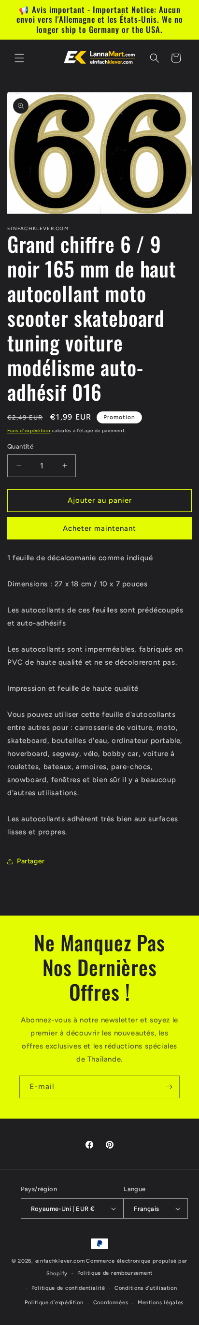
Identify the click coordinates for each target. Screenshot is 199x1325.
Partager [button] (31, 861)
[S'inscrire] (168, 1087)
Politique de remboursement (115, 1273)
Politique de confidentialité (68, 1288)
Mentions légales (161, 1302)
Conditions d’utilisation (145, 1288)
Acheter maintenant (99, 528)
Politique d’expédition (54, 1302)
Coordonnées (110, 1302)
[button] (19, 58)
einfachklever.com (60, 1261)
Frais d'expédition (29, 430)
